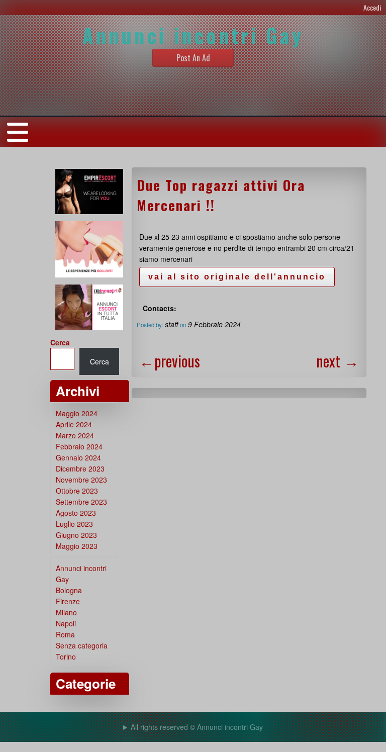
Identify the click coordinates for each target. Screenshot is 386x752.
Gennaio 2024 (78, 457)
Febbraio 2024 (79, 446)
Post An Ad (193, 58)
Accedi (372, 7)
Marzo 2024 (75, 435)
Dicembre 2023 (80, 468)
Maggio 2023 (77, 546)
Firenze (68, 601)
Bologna (69, 590)
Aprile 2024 (74, 424)
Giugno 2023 (76, 535)
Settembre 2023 (81, 502)
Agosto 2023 (76, 513)
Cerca (60, 342)
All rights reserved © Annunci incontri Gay (197, 727)
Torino (66, 656)
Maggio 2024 (77, 413)
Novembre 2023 (81, 480)
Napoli (66, 623)
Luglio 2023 (74, 524)
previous (169, 360)
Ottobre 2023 (77, 491)
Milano (66, 612)
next (337, 360)
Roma (65, 634)
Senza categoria (82, 645)
